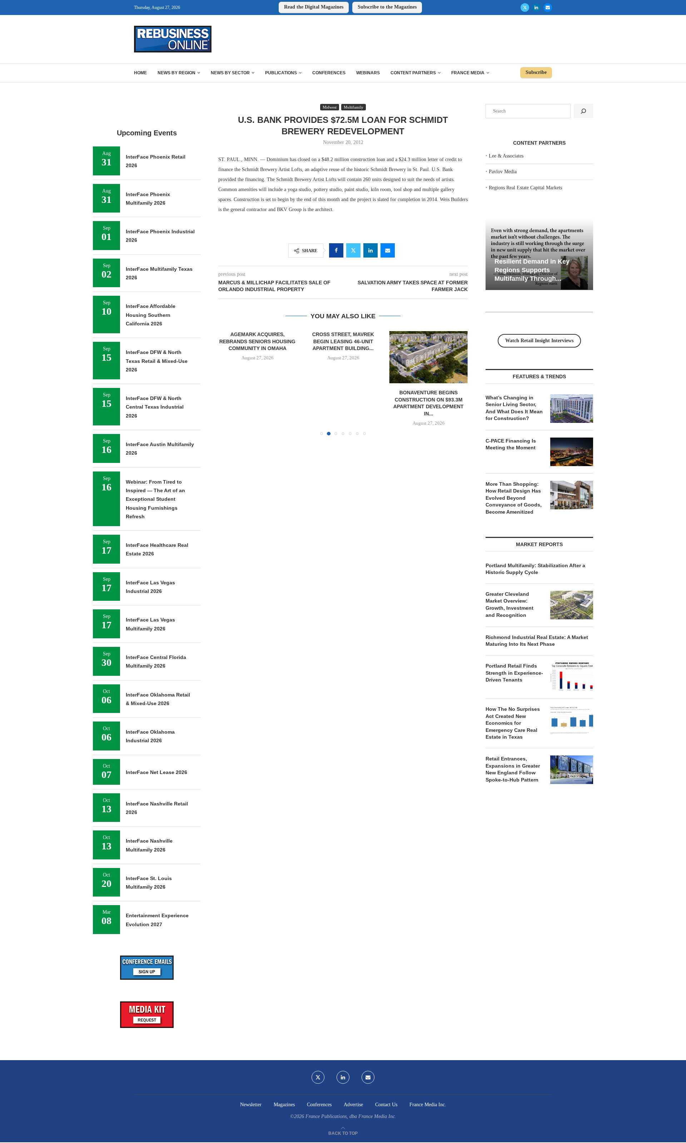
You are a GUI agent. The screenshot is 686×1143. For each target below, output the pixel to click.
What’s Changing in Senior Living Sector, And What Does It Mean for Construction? (514, 408)
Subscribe (536, 72)
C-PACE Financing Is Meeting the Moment (511, 444)
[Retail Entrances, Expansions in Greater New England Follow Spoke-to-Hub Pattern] (571, 769)
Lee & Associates (506, 156)
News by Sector (230, 72)
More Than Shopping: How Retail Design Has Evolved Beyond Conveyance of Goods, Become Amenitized (514, 498)
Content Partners (413, 72)
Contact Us (386, 1104)
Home (140, 72)
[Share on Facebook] (336, 250)
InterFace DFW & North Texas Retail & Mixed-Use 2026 (157, 361)
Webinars (368, 72)
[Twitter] (525, 7)
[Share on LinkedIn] (370, 250)
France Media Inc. (427, 1104)
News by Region (176, 72)
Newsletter (251, 1104)
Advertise (353, 1104)
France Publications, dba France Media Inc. (350, 1116)
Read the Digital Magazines (313, 7)
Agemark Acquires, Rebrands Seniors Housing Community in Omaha (257, 341)
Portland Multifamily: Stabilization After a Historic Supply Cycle (535, 569)
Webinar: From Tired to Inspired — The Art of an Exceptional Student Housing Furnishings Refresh (155, 499)
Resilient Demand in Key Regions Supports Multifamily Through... (532, 270)
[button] (228, 383)
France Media (467, 72)
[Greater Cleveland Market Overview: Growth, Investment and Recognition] (571, 605)
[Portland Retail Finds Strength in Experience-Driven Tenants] (571, 677)
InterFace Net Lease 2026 (156, 772)
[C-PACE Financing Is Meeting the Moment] (571, 452)
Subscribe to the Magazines (387, 7)
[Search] (583, 111)
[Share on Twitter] (353, 250)
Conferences (329, 72)
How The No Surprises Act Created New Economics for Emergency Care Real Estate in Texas (513, 723)
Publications (281, 72)
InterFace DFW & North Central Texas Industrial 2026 (155, 407)
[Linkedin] (536, 7)
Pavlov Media (503, 171)
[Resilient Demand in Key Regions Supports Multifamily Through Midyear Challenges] (539, 254)
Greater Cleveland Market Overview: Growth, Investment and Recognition (509, 604)
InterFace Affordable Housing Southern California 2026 (150, 314)
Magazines (284, 1104)
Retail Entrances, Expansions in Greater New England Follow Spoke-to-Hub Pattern (513, 769)
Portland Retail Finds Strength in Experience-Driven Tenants (514, 673)
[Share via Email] (388, 250)
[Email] (547, 7)
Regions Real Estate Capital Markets (525, 187)
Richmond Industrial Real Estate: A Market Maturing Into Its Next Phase (537, 640)
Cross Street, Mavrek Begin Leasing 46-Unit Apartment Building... (343, 341)
